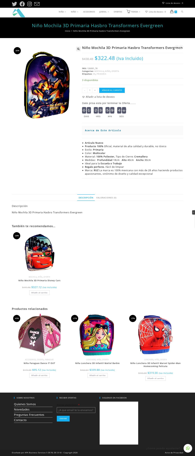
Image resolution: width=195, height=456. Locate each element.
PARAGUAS (49, 359)
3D (94, 74)
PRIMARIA (101, 74)
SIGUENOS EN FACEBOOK (114, 397)
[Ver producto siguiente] (181, 47)
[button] (98, 96)
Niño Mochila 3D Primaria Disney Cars (39, 280)
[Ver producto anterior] (177, 47)
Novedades (22, 409)
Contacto (20, 420)
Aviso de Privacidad (174, 452)
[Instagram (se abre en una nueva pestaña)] (29, 4)
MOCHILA (99, 71)
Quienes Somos (25, 404)
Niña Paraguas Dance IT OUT (39, 363)
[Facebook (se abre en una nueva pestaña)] (22, 4)
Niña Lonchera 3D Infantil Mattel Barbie (97, 363)
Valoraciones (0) (106, 197)
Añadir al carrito (112, 90)
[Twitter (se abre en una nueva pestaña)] (15, 4)
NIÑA (99, 359)
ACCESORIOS (30, 359)
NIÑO (107, 71)
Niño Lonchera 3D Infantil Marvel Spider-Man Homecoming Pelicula (155, 365)
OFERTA (115, 71)
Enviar (63, 418)
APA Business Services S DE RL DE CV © (43, 452)
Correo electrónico (68, 405)
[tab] (86, 198)
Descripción (86, 197)
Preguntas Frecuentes (29, 415)
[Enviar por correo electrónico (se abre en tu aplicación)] (37, 4)
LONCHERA (91, 359)
